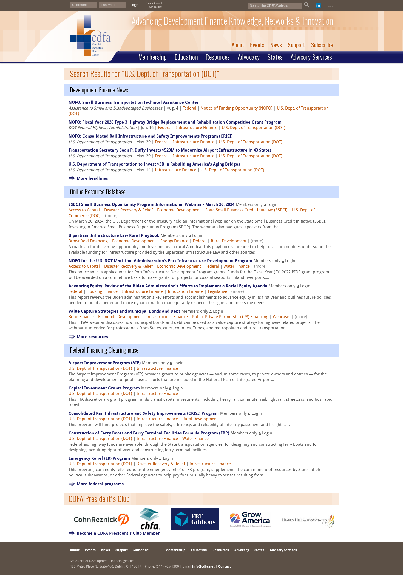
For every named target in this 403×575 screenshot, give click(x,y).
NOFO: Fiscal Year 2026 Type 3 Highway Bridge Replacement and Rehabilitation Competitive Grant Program (175, 122)
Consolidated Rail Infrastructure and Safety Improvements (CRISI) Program (144, 414)
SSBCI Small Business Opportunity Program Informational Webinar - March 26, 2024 (151, 205)
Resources (218, 56)
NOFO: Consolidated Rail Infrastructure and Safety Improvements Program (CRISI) (150, 136)
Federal (189, 108)
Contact (224, 566)
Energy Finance (174, 241)
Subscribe (322, 45)
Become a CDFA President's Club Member (118, 534)
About (238, 45)
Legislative (217, 292)
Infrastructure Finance (196, 128)
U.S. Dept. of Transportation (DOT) (253, 128)
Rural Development (228, 241)
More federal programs (100, 484)
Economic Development (179, 210)
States (275, 56)
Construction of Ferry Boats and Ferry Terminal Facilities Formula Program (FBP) (149, 433)
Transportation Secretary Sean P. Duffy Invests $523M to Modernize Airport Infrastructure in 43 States (170, 150)
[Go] (307, 5)
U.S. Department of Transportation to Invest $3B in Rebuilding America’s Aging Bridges (154, 164)
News (276, 45)
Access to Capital (84, 210)
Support (296, 45)
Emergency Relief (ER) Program (99, 459)
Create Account (154, 3)
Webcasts (281, 317)
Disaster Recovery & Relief (128, 210)
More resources (92, 337)
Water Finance (236, 267)
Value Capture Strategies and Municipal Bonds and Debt (124, 312)
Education (186, 56)
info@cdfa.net (203, 566)
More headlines (92, 179)
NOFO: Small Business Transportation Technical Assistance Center (134, 103)
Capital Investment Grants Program (104, 388)
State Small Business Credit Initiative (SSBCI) (246, 210)
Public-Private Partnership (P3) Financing (230, 317)
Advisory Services (311, 56)
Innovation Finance (185, 292)
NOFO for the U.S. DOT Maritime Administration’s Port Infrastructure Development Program (160, 261)
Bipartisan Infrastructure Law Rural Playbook (114, 236)
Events (257, 45)
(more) (111, 216)
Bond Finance (81, 317)
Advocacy (249, 56)
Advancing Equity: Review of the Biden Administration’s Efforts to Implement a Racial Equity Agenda (168, 286)
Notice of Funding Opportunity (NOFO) (237, 108)
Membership (152, 56)
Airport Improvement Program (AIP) (105, 363)
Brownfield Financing (88, 241)
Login (134, 5)
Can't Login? (155, 7)
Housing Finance (102, 292)
